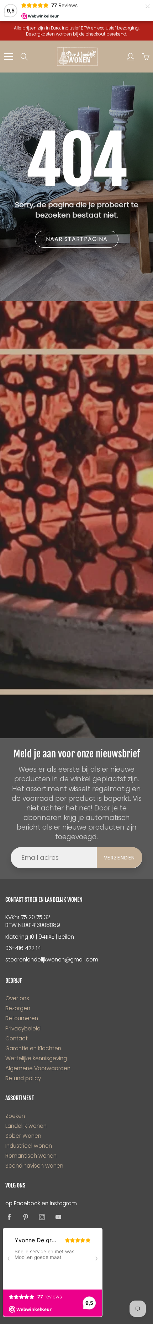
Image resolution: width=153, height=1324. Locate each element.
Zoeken (15, 1116)
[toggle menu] (8, 56)
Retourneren (21, 1018)
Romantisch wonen (31, 1155)
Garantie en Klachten (33, 1048)
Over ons (17, 998)
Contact (16, 1038)
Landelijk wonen (26, 1126)
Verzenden (119, 857)
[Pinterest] (25, 1217)
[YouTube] (58, 1217)
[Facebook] (9, 1217)
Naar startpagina (76, 239)
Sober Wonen (23, 1136)
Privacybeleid (23, 1028)
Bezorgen (17, 1008)
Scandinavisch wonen (34, 1165)
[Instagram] (42, 1217)
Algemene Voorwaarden (37, 1068)
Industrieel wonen (28, 1145)
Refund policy (23, 1078)
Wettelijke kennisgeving (36, 1058)
